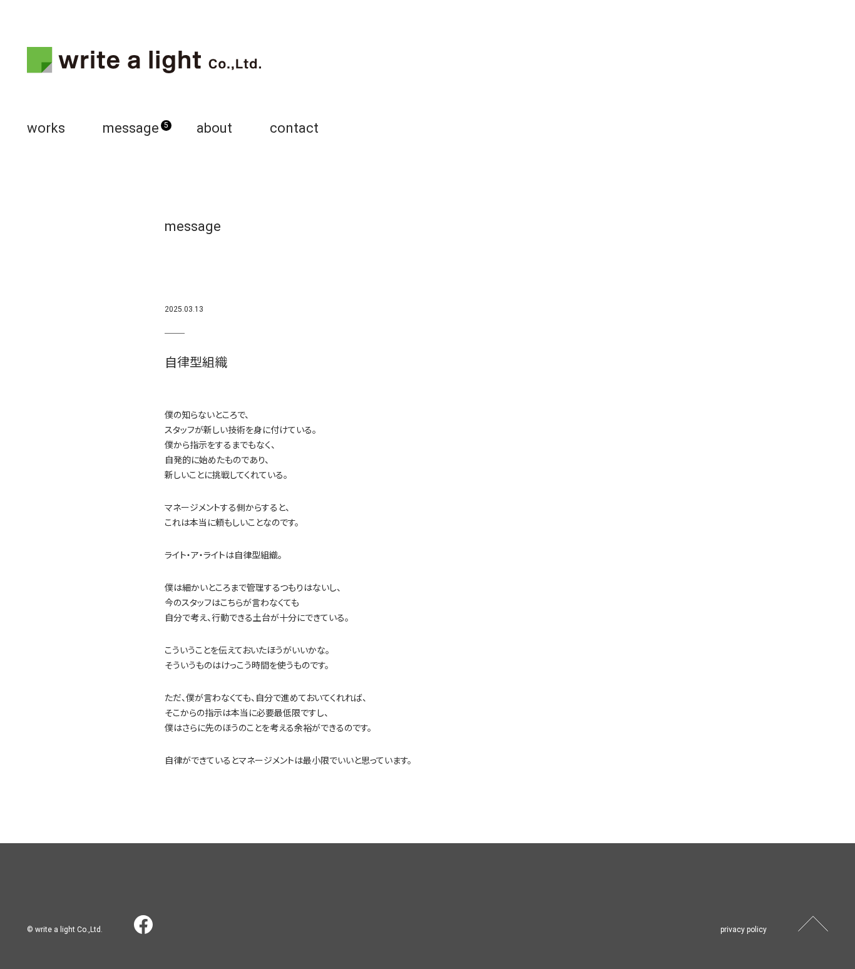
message (131, 128)
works (46, 128)
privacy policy (743, 929)
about (214, 128)
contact (294, 128)
